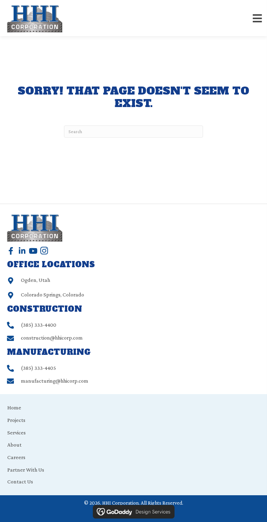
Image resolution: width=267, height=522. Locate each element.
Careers (16, 457)
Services (16, 432)
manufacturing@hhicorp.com (54, 381)
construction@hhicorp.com (52, 338)
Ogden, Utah (35, 280)
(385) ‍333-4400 (38, 325)
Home (14, 407)
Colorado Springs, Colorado (52, 294)
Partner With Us (25, 470)
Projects (16, 420)
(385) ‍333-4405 (38, 368)
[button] (11, 251)
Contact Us (20, 481)
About (14, 445)
